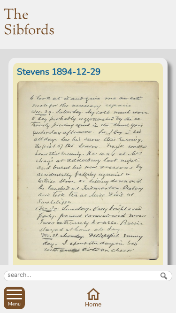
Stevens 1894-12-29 (58, 72)
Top (166, 303)
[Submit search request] (163, 276)
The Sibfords (29, 23)
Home (93, 304)
